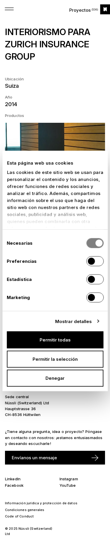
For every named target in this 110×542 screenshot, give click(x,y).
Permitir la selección (55, 359)
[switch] (95, 261)
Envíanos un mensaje (34, 457)
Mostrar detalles (73, 321)
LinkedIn (13, 479)
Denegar (55, 378)
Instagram (69, 479)
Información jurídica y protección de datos (41, 503)
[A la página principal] (105, 9)
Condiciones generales (25, 510)
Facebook (14, 485)
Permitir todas (55, 340)
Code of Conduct (19, 516)
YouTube (68, 485)
